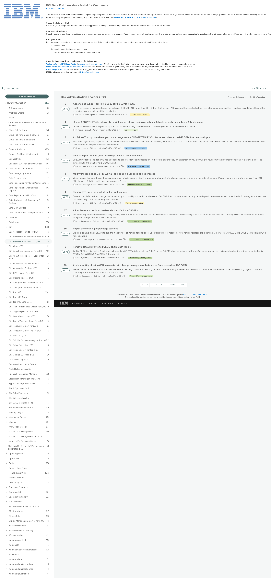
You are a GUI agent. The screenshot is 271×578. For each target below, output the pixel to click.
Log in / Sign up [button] (257, 88)
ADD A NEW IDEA (28, 96)
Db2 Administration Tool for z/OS (108, 115)
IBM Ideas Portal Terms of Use (195, 295)
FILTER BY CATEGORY (16, 103)
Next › (173, 284)
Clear (47, 103)
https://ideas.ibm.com (146, 17)
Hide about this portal (55, 8)
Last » (183, 284)
